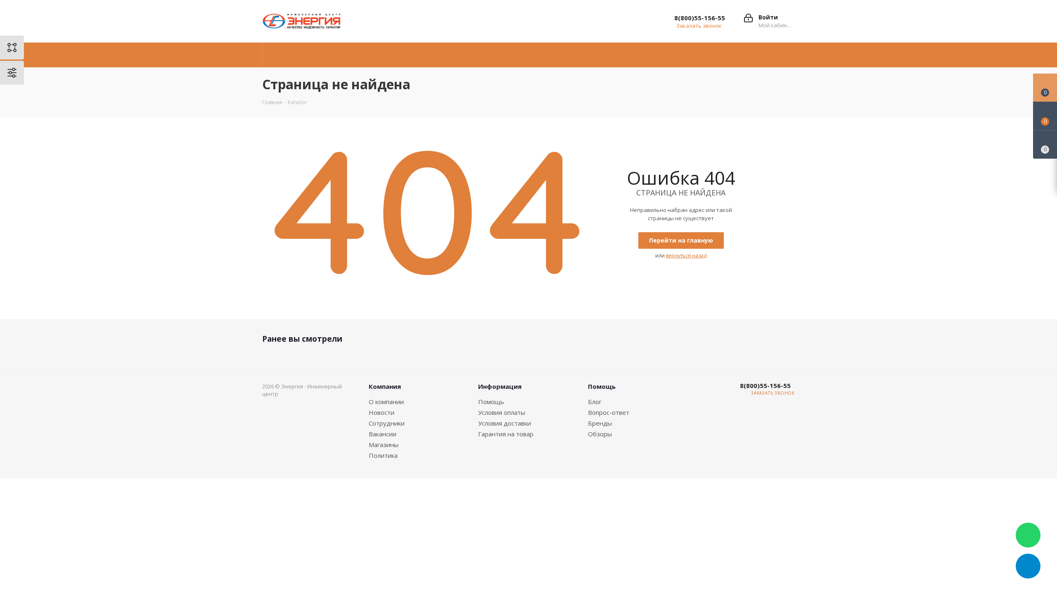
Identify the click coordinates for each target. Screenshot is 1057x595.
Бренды (600, 423)
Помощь (491, 401)
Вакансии (382, 434)
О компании (386, 401)
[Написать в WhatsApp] (1028, 535)
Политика (383, 455)
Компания (385, 386)
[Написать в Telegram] (1028, 566)
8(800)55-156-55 (699, 17)
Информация (499, 386)
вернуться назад (686, 255)
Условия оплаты (501, 412)
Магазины (383, 444)
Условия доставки (504, 423)
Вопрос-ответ (608, 412)
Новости (381, 412)
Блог (595, 401)
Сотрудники (387, 423)
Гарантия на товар (505, 434)
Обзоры (600, 434)
